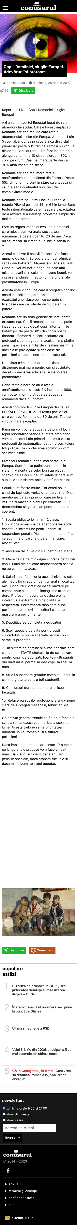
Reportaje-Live (13, 110)
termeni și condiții (23, 1191)
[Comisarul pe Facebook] (8, 1170)
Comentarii (44, 950)
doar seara (14, 1120)
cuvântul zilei (23, 1218)
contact (15, 1205)
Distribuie (25, 90)
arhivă (13, 1184)
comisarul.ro (16, 83)
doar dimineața (18, 1114)
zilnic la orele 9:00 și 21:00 (26, 1108)
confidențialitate (21, 1198)
